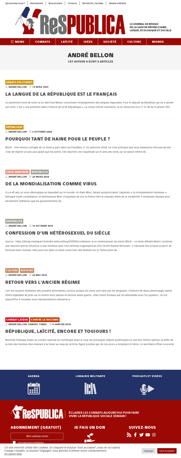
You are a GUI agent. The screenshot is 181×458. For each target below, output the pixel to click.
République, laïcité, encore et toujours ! (58, 331)
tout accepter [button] (166, 450)
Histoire (27, 270)
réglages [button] (148, 450)
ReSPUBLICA (40, 171)
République (14, 127)
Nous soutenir (55, 3)
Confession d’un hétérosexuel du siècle (57, 233)
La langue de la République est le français (61, 94)
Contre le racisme (45, 319)
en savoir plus (13, 454)
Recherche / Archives (92, 3)
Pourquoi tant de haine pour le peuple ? (57, 139)
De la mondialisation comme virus (51, 183)
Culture (12, 270)
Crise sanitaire (17, 171)
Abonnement (36, 3)
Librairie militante (117, 3)
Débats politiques (19, 82)
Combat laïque (17, 319)
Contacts (72, 3)
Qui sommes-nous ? (15, 3)
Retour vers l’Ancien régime (42, 282)
